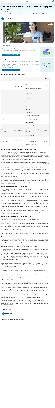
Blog (9, 3)
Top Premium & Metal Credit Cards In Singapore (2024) (21, 3)
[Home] (1, 3)
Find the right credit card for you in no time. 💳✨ (14, 49)
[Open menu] (1, 1)
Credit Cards (5, 3)
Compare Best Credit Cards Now (11, 54)
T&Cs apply (10, 67)
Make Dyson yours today (8, 59)
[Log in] (53, 1)
